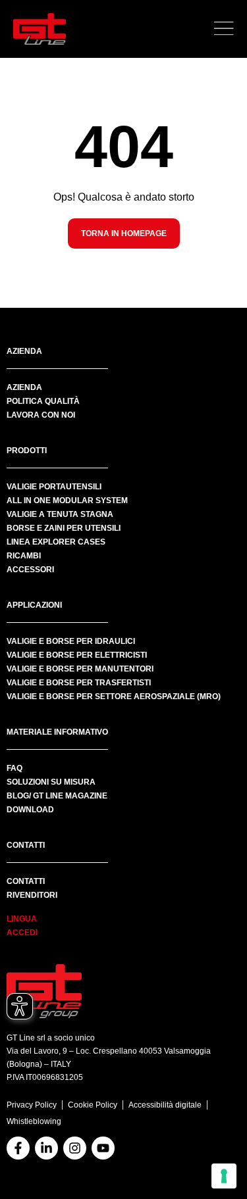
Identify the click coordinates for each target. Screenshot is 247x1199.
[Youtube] (103, 1148)
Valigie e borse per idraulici (71, 641)
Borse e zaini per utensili (64, 528)
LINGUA (22, 918)
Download (30, 809)
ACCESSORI (30, 569)
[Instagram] (74, 1148)
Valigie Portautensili (54, 486)
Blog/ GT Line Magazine (57, 795)
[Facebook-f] (18, 1148)
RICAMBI (24, 555)
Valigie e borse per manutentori (80, 668)
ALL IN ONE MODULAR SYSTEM (67, 500)
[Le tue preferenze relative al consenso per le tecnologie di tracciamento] (223, 1175)
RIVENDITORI (32, 895)
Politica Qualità (43, 401)
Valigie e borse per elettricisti (77, 655)
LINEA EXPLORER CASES (56, 542)
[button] (224, 29)
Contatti (26, 881)
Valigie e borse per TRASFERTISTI (79, 682)
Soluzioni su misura (51, 782)
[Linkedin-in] (46, 1148)
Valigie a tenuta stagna (60, 514)
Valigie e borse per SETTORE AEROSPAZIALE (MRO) (114, 696)
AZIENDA (24, 387)
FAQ (14, 768)
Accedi (22, 932)
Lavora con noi (41, 415)
